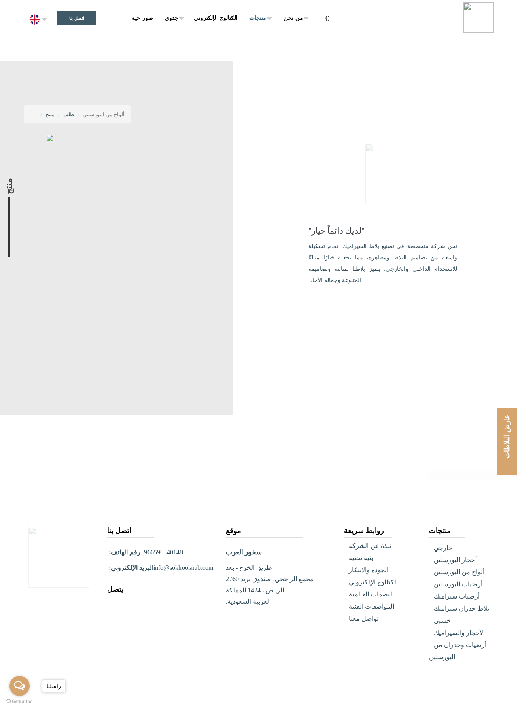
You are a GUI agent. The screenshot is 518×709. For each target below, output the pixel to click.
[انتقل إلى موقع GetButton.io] (19, 701)
